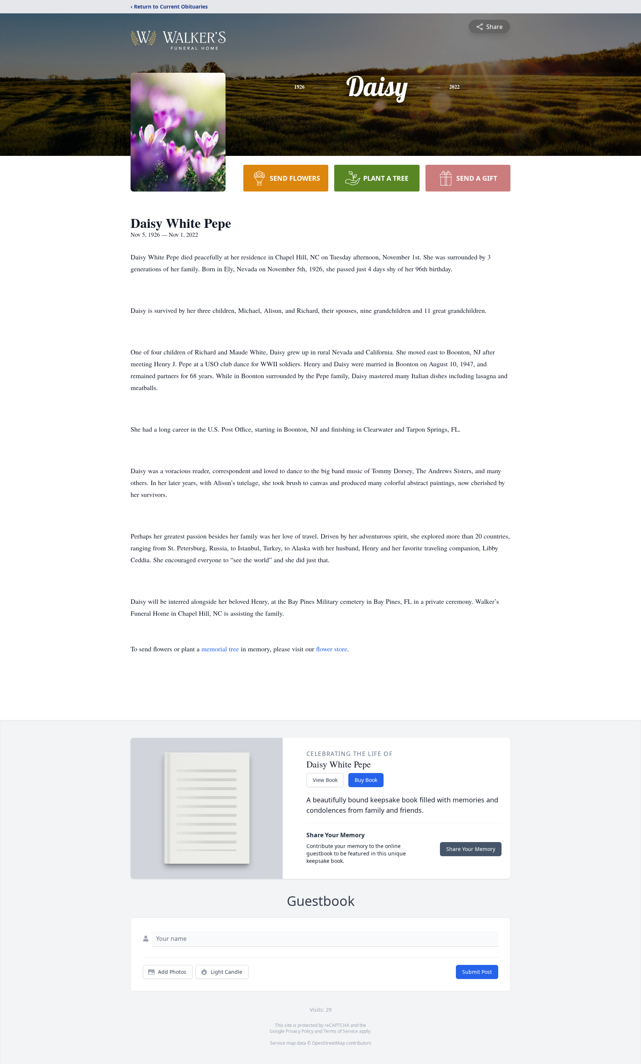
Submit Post (477, 971)
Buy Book (366, 779)
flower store (331, 648)
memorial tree (220, 648)
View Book (325, 779)
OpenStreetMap (328, 1043)
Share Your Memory (470, 848)
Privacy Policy (299, 1031)
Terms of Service (340, 1031)
